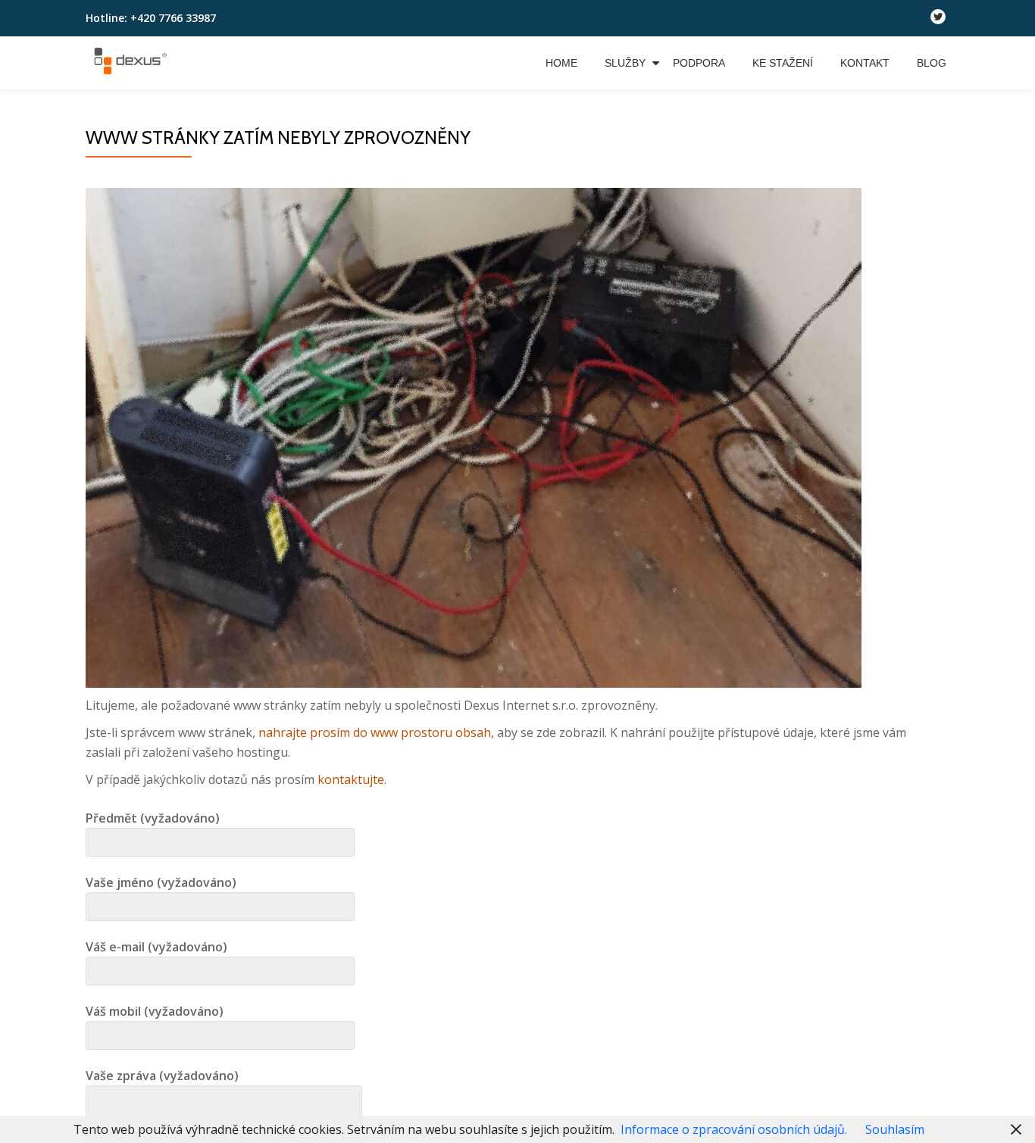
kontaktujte (350, 779)
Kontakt (865, 63)
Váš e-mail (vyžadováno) (156, 946)
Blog (931, 63)
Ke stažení (782, 63)
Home (561, 63)
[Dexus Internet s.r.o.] (133, 62)
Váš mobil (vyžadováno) (155, 1011)
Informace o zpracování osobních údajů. (734, 1129)
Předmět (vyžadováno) (153, 818)
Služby (625, 63)
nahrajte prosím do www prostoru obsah (374, 732)
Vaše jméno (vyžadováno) (161, 882)
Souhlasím (894, 1129)
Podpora (699, 63)
